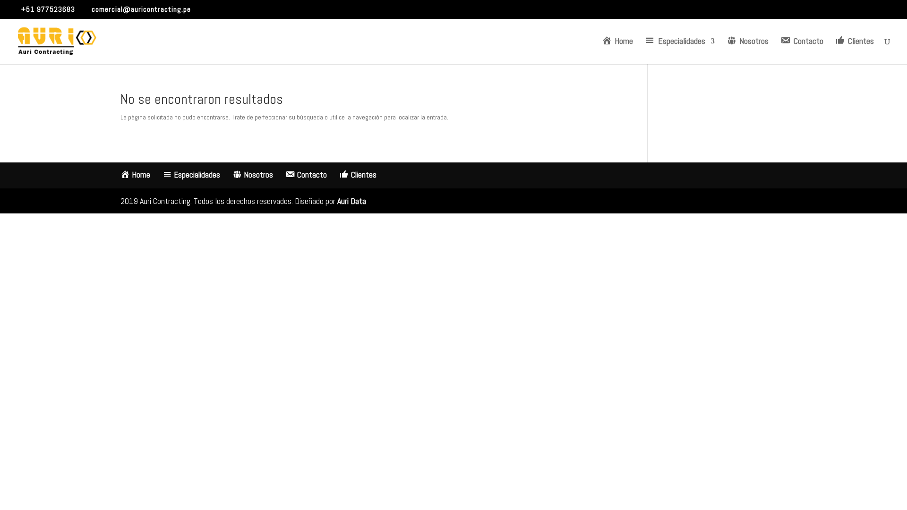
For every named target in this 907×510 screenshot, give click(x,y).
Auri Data (351, 201)
